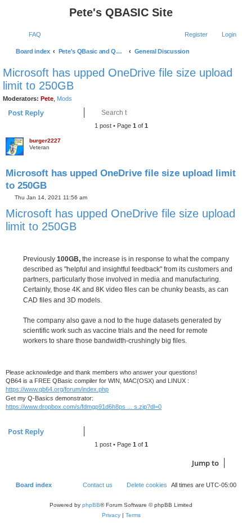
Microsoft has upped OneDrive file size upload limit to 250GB (117, 79)
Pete (47, 98)
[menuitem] (30, 34)
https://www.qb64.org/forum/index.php (57, 389)
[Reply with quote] (210, 150)
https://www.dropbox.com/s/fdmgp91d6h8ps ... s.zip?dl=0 (84, 406)
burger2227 (45, 140)
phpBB (91, 505)
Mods (64, 98)
